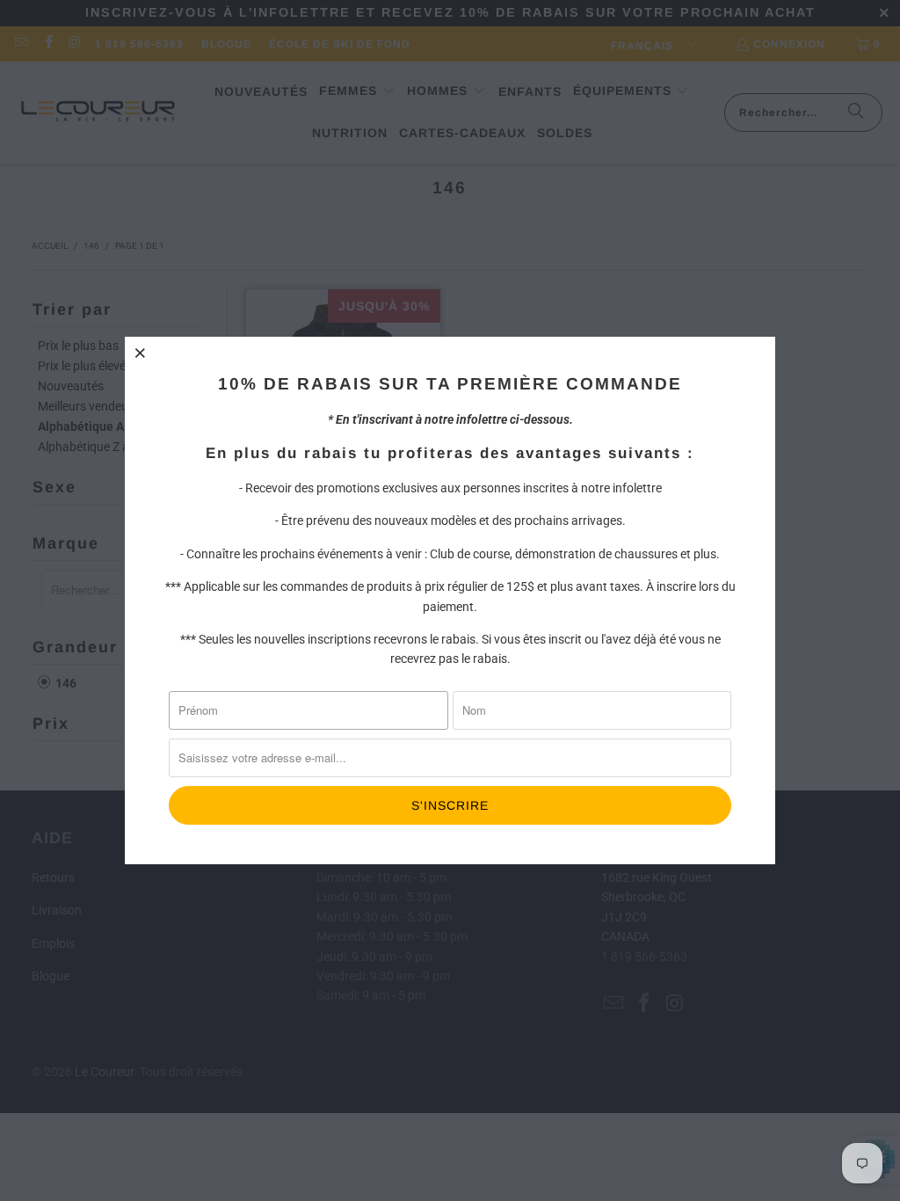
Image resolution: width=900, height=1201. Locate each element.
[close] (140, 352)
